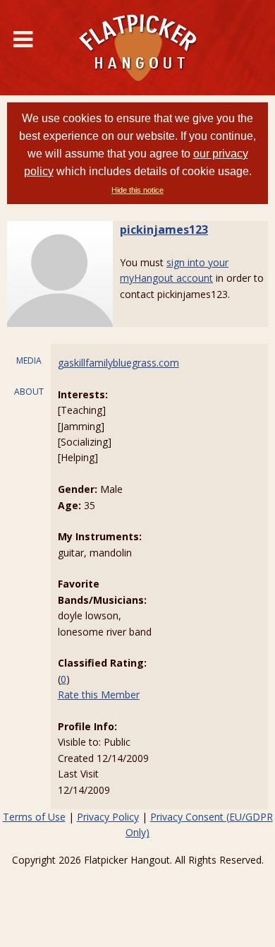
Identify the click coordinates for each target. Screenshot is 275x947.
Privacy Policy (108, 816)
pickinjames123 (164, 229)
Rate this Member (99, 694)
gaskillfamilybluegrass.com (118, 362)
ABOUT (29, 392)
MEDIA (29, 361)
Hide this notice (137, 190)
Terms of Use (34, 816)
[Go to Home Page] (137, 47)
